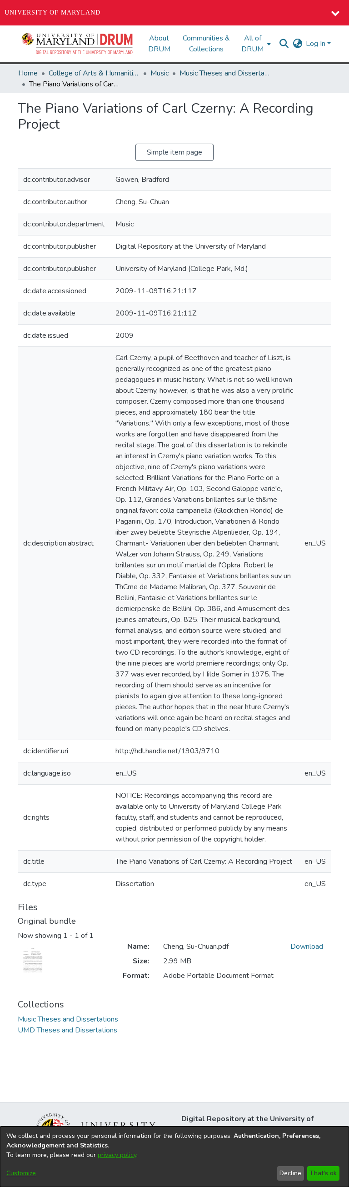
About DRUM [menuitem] (159, 43)
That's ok (323, 1173)
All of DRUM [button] (252, 43)
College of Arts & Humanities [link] (94, 73)
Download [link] (306, 947)
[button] (78, 44)
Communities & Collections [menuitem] (206, 43)
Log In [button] (316, 44)
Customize (21, 1173)
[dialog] (174, 1157)
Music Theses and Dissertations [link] (224, 73)
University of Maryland (52, 12)
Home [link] (28, 73)
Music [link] (159, 73)
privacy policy (117, 1155)
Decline (290, 1173)
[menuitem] (255, 43)
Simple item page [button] (174, 152)
